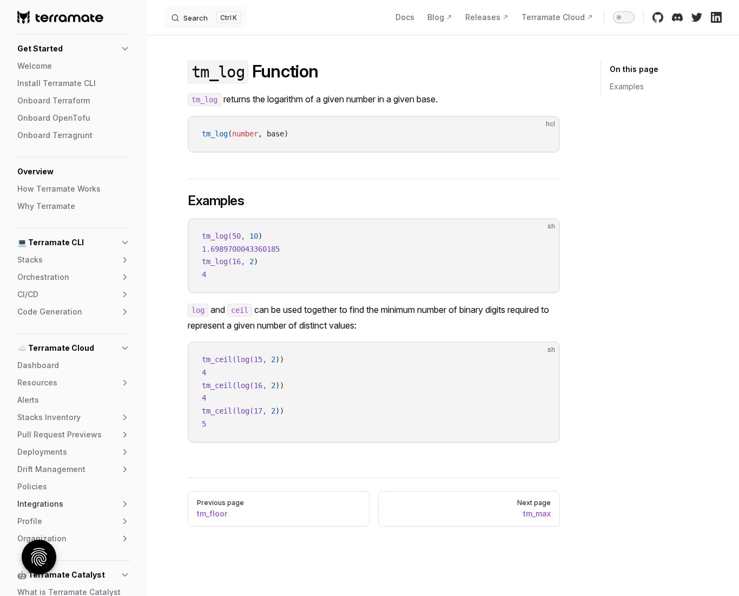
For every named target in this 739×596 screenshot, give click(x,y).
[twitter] (697, 17)
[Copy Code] (542, 134)
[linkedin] (716, 17)
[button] (73, 48)
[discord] (677, 17)
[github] (658, 17)
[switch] (624, 17)
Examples (627, 86)
